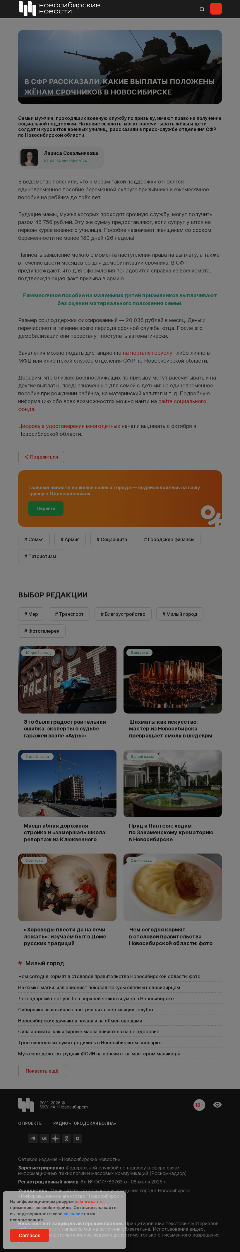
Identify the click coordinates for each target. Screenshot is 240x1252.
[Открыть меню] (216, 9)
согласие (73, 1213)
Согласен (29, 1235)
